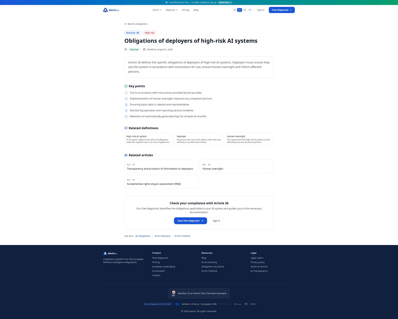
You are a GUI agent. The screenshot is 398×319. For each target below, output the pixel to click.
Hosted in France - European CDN (199, 304)
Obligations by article (212, 266)
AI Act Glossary (162, 235)
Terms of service (259, 266)
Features (170, 9)
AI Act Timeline (182, 235)
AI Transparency (259, 270)
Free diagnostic (160, 257)
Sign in (260, 9)
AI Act (156, 9)
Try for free (224, 2)
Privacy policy (258, 262)
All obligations (142, 235)
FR (235, 10)
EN (239, 10)
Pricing (185, 9)
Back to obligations (138, 23)
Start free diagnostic (189, 220)
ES (250, 10)
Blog (196, 9)
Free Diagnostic (280, 9)
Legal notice (257, 257)
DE (245, 10)
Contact (156, 275)
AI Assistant (158, 270)
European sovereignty (163, 266)
